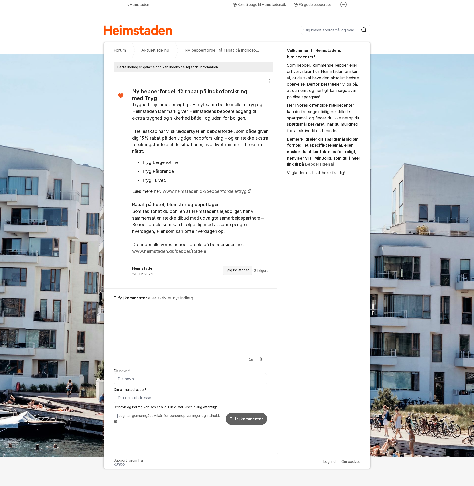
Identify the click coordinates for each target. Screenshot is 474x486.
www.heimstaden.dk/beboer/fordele (169, 251)
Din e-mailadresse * (130, 389)
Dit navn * (122, 371)
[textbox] (190, 329)
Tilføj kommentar (246, 418)
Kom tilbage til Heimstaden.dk (262, 4)
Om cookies (350, 461)
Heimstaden (139, 4)
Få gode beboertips (315, 4)
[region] (190, 180)
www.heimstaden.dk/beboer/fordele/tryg (205, 191)
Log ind (329, 461)
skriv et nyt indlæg (175, 297)
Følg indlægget (237, 270)
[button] (251, 359)
